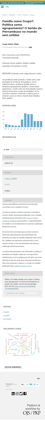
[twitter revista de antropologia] (21, 394)
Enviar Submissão (13, 367)
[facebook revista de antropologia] (24, 394)
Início (4, 15)
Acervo (12, 15)
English (6, 312)
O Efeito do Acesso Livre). (23, 266)
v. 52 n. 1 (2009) (22, 15)
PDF (7, 150)
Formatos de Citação (15, 293)
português (7, 319)
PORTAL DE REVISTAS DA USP (13, 3)
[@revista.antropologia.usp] (17, 394)
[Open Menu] (2, 7)
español (6, 315)
